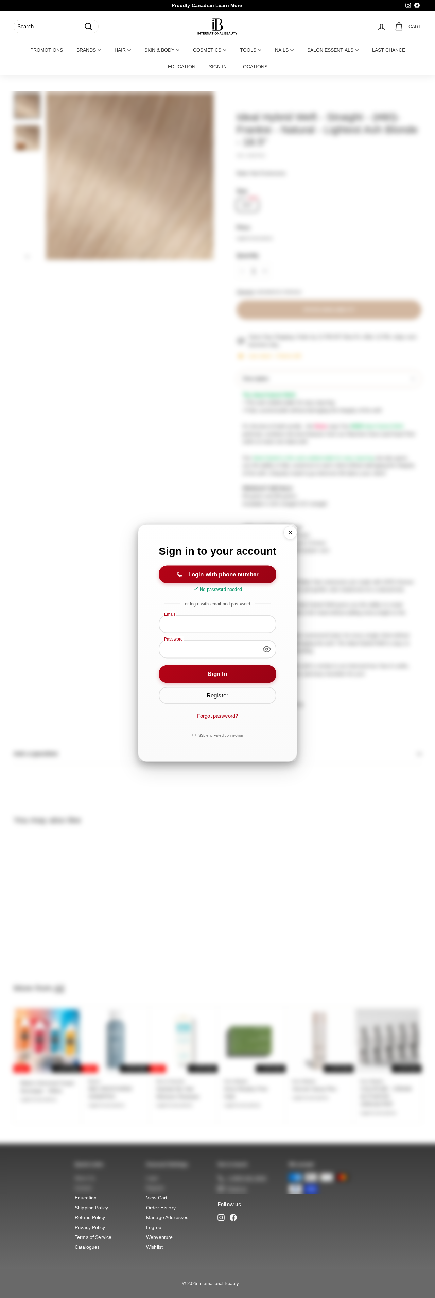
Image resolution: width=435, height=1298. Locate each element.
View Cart (156, 1197)
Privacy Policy (90, 1227)
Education (86, 1197)
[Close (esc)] (290, 532)
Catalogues (87, 1247)
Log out (154, 1227)
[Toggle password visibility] (267, 649)
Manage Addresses (167, 1217)
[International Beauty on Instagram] (221, 1217)
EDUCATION (181, 66)
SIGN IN (218, 66)
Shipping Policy (91, 1207)
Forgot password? (217, 715)
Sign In (217, 673)
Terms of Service (93, 1237)
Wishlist (154, 1247)
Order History (161, 1207)
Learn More (228, 5)
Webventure (159, 1237)
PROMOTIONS (46, 50)
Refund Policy (90, 1217)
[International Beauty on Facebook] (233, 1217)
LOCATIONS (253, 66)
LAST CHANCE (388, 50)
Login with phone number (223, 574)
